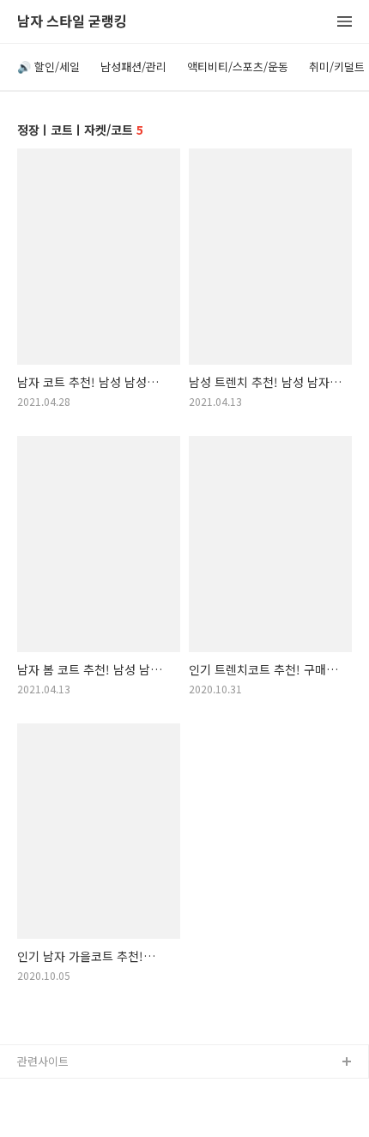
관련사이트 (43, 1061)
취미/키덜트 (337, 66)
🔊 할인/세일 (48, 66)
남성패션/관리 (133, 66)
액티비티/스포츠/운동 (237, 66)
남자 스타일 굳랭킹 (72, 22)
